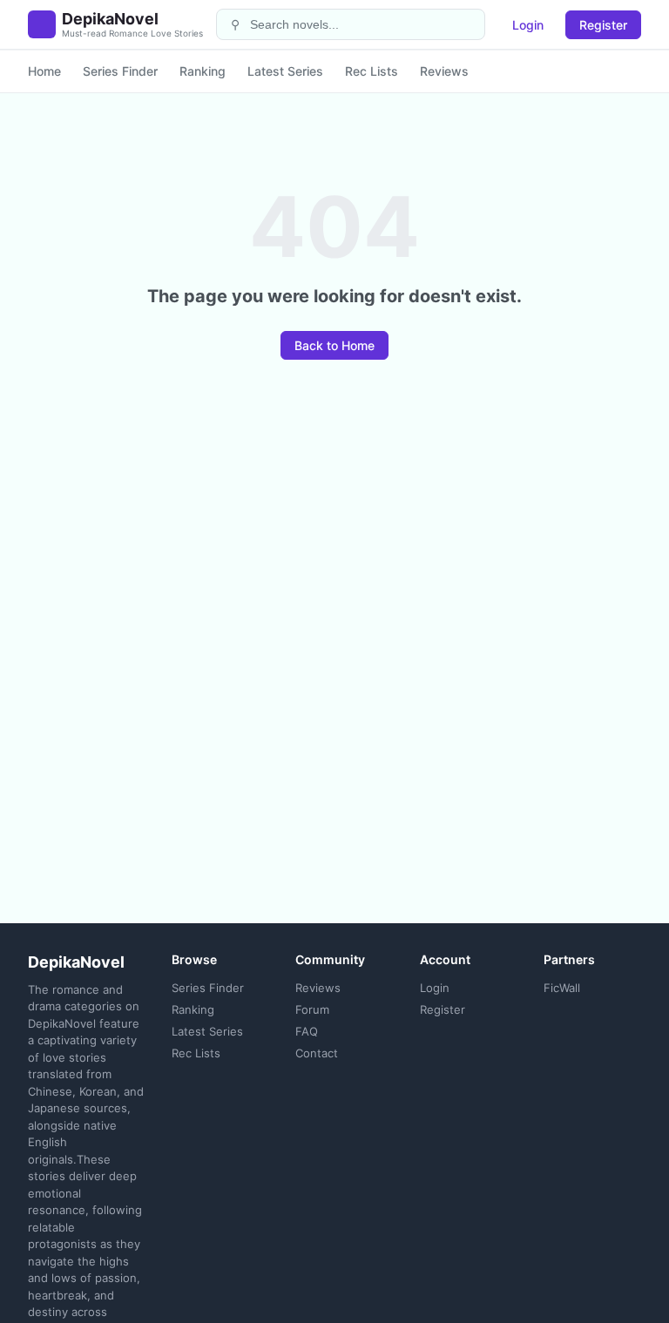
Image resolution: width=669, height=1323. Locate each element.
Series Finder (120, 71)
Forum (312, 1009)
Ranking (202, 71)
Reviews (444, 71)
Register (603, 24)
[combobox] (361, 24)
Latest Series (285, 71)
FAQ (306, 1031)
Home (44, 71)
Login (528, 24)
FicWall (562, 988)
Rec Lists (371, 71)
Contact (316, 1053)
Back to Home (334, 345)
